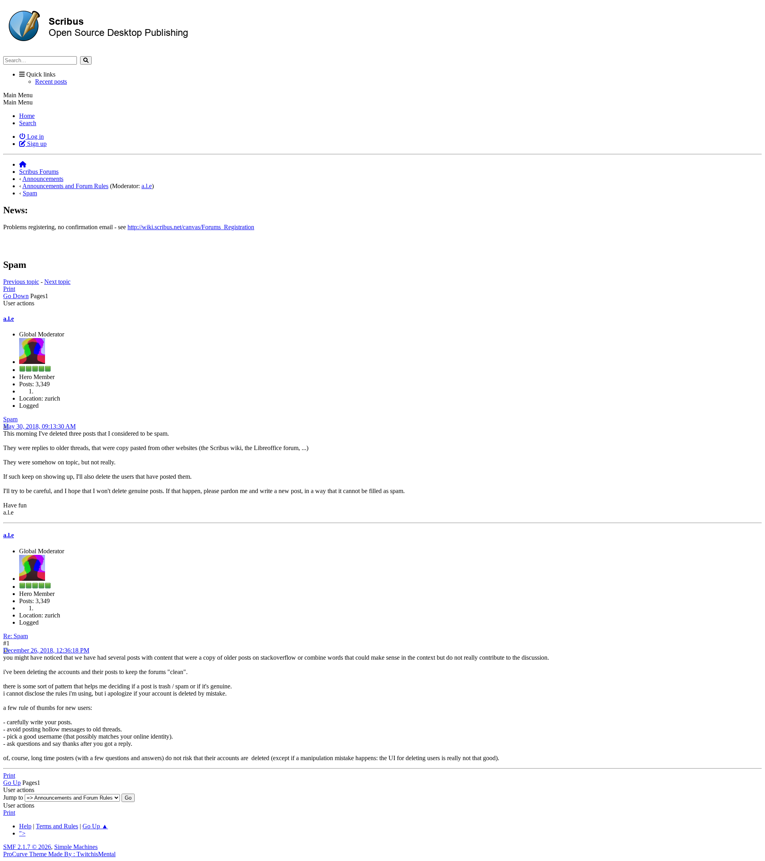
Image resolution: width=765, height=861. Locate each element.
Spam (10, 419)
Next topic (57, 281)
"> (22, 833)
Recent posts (51, 81)
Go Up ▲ (95, 826)
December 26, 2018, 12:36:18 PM (46, 650)
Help (25, 826)
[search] (86, 60)
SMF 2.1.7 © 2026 (27, 846)
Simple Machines (76, 846)
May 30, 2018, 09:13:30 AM (39, 426)
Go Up (12, 782)
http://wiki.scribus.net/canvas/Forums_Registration (191, 227)
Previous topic (21, 281)
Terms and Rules (57, 826)
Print (9, 288)
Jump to (13, 797)
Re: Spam (15, 636)
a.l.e (146, 186)
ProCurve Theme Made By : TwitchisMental (59, 854)
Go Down (16, 296)
